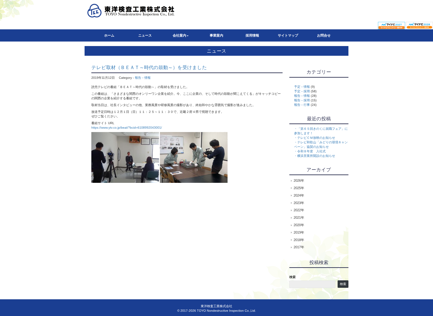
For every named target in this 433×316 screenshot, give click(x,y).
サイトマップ (288, 35)
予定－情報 (302, 86)
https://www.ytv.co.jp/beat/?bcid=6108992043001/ (126, 127)
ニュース (145, 35)
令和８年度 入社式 (311, 151)
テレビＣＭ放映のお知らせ (316, 137)
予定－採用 (302, 91)
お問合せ (324, 35)
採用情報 (252, 35)
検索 (292, 277)
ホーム (109, 35)
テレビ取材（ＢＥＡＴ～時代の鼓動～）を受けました (149, 67)
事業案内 (216, 35)
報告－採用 (302, 100)
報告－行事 (302, 105)
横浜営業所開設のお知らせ (316, 156)
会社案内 (179, 35)
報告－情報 (143, 77)
